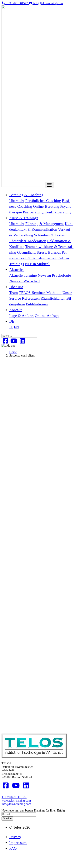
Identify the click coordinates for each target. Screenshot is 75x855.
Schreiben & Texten (49, 235)
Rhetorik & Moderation (27, 241)
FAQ (13, 848)
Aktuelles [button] (16, 269)
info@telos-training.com (16, 804)
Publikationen (37, 304)
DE (11, 321)
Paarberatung (33, 212)
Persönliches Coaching (43, 200)
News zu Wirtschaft (24, 281)
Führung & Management (44, 223)
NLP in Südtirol (37, 264)
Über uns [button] (16, 287)
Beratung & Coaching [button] (26, 195)
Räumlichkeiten (53, 298)
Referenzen (31, 298)
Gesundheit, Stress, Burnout (39, 252)
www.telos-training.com (16, 800)
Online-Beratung (46, 206)
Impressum (18, 842)
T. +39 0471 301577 (14, 797)
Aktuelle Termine (23, 275)
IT (11, 327)
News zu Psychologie (54, 275)
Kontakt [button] (15, 310)
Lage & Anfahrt (21, 315)
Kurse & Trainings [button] (23, 218)
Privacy (15, 837)
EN (16, 327)
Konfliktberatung (57, 212)
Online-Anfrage (47, 315)
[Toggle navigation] (49, 185)
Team (13, 292)
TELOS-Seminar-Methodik (40, 292)
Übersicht (16, 200)
